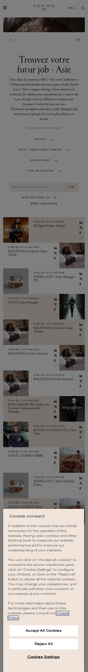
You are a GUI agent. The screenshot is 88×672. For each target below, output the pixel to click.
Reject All (44, 644)
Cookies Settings (43, 657)
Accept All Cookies (44, 630)
